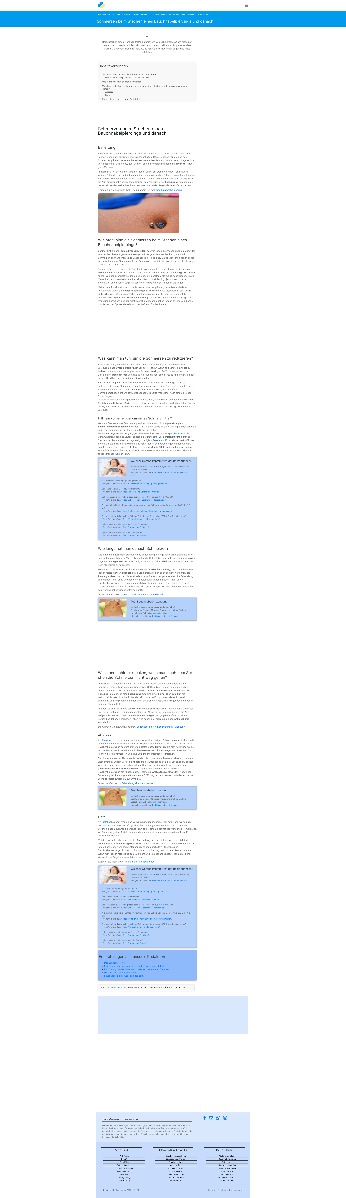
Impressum (236, 1190)
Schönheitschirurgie (121, 14)
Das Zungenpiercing (114, 962)
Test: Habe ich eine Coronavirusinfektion (141, 492)
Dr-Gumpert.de (103, 14)
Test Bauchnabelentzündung (165, 616)
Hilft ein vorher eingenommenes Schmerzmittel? (127, 77)
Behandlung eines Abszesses (137, 783)
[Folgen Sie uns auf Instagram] (225, 1118)
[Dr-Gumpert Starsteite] (101, 5)
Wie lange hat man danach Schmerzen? (122, 81)
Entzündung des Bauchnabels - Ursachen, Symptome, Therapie (136, 969)
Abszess (109, 92)
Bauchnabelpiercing (141, 14)
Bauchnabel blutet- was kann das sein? (144, 594)
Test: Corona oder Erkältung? (136, 527)
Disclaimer (223, 1190)
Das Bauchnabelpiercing (169, 190)
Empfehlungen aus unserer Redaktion (121, 99)
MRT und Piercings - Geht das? (120, 972)
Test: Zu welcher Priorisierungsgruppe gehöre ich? (145, 483)
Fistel (107, 95)
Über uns (211, 1190)
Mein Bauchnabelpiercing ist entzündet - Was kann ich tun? (134, 966)
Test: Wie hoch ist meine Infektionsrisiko (141, 519)
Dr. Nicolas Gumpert (117, 987)
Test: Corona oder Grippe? (135, 535)
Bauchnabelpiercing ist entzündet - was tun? (161, 726)
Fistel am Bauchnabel (143, 861)
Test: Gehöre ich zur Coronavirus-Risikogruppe (144, 500)
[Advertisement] (147, 113)
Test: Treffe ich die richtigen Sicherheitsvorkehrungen (147, 511)
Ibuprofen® (179, 433)
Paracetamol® (160, 440)
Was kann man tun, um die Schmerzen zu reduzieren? (129, 74)
